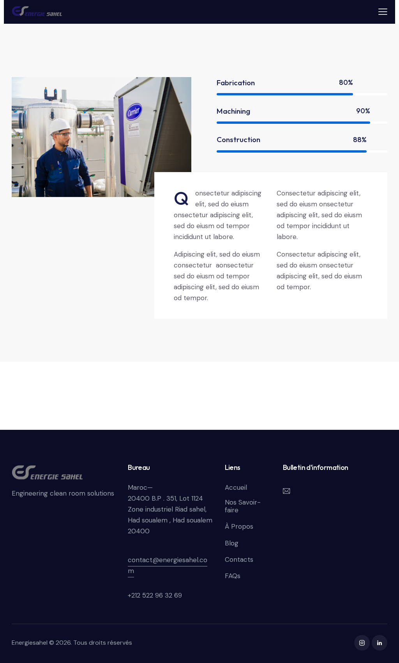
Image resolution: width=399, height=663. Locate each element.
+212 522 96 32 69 (155, 595)
